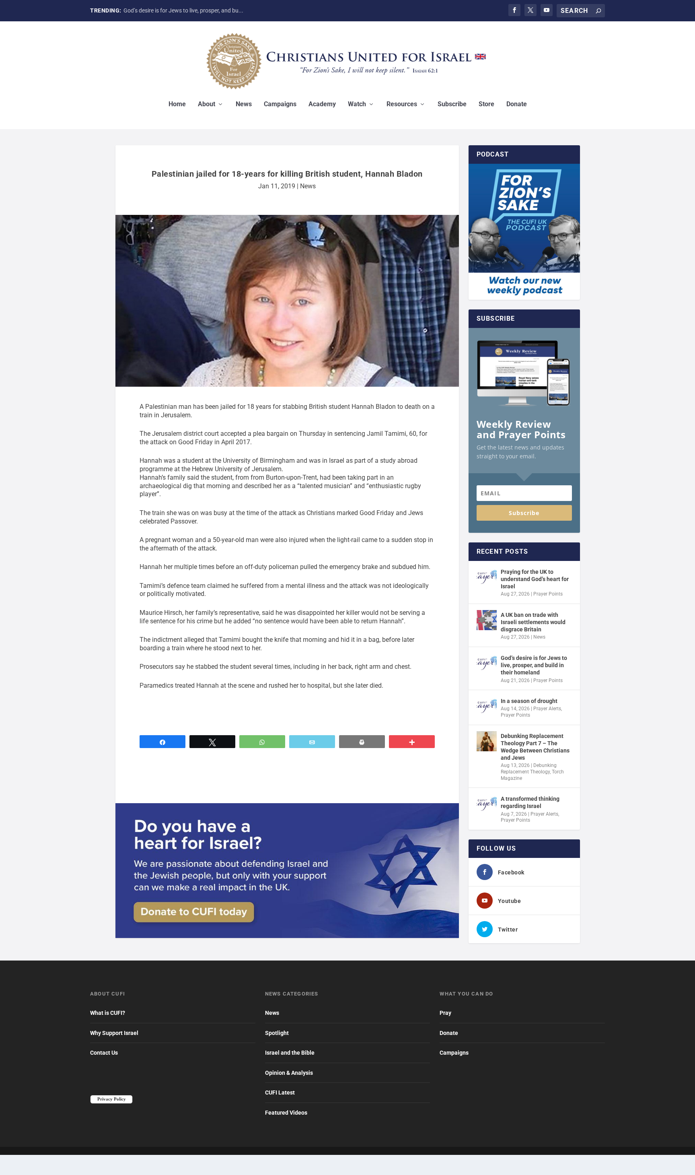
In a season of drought (529, 701)
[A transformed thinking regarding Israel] (487, 804)
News (244, 104)
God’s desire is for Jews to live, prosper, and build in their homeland (534, 665)
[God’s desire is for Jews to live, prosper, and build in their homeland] (487, 663)
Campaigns (280, 104)
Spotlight (277, 1033)
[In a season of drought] (487, 706)
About (206, 104)
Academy (322, 104)
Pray (445, 1013)
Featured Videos (286, 1112)
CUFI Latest (280, 1092)
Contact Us (104, 1052)
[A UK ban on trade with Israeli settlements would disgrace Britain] (487, 620)
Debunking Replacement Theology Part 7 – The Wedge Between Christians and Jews (535, 747)
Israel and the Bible (290, 1052)
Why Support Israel (114, 1033)
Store (486, 104)
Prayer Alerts (547, 708)
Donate (516, 104)
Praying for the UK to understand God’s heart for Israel (535, 579)
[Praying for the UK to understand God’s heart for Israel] (487, 577)
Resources (402, 104)
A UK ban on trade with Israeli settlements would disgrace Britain (533, 622)
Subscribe (452, 104)
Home (177, 104)
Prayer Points (548, 594)
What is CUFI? (107, 1013)
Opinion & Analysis (289, 1073)
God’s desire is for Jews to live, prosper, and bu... (183, 10)
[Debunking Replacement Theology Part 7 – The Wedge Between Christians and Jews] (487, 741)
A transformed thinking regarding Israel (530, 802)
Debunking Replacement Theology (529, 769)
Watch (357, 104)
